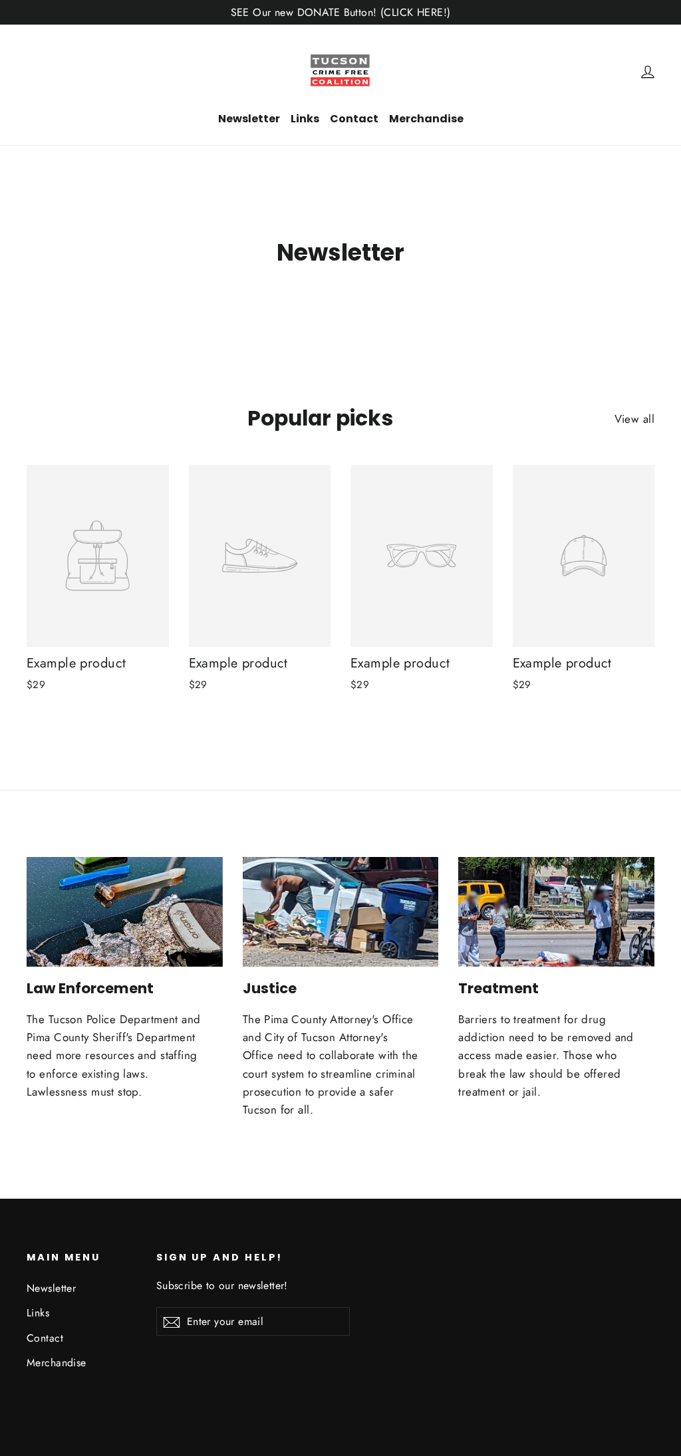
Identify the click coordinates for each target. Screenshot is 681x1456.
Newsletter (249, 118)
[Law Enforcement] (125, 912)
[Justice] (341, 912)
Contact (354, 118)
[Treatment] (556, 912)
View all (634, 419)
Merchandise (426, 118)
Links (305, 118)
